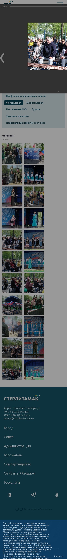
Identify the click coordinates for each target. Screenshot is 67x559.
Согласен (58, 556)
